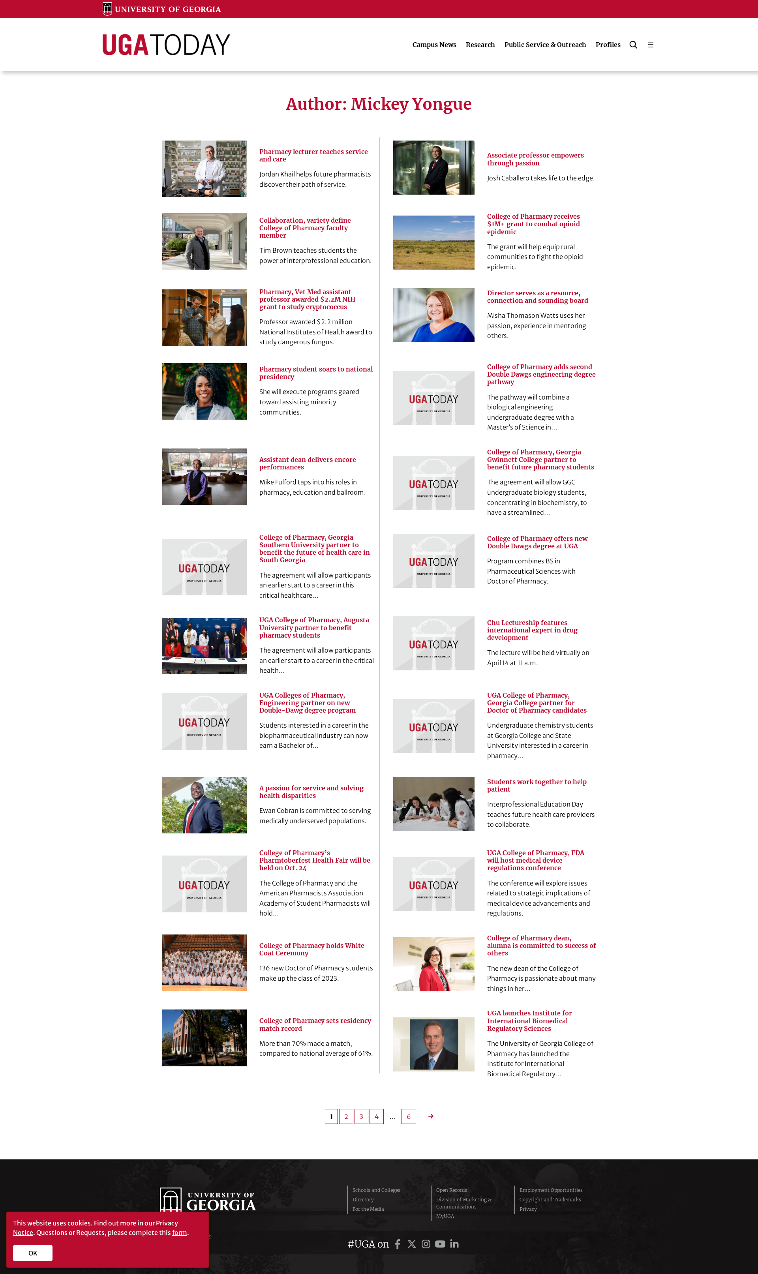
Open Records (451, 1190)
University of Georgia (219, 1203)
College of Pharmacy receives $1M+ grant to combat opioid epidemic (533, 224)
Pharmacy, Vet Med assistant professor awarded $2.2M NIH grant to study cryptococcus (307, 299)
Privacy (528, 1209)
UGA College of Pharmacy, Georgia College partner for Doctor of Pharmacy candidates (537, 703)
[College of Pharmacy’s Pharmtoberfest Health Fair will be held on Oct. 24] (204, 884)
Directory (363, 1200)
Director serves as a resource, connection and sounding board (537, 296)
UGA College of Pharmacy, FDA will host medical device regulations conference (535, 860)
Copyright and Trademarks (550, 1200)
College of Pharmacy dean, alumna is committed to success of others (541, 945)
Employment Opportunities (551, 1190)
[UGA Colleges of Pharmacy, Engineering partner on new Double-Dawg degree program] (204, 721)
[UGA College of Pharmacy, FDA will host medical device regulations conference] (434, 884)
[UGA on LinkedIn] (454, 1244)
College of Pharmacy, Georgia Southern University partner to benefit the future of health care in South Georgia (314, 549)
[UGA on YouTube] (441, 1244)
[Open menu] (650, 44)
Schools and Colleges (376, 1190)
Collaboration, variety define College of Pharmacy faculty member (305, 228)
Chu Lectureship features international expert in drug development (532, 630)
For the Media (368, 1209)
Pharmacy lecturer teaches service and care (313, 155)
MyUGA (445, 1216)
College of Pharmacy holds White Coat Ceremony (311, 949)
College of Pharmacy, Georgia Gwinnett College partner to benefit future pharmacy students (540, 459)
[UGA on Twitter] (413, 1244)
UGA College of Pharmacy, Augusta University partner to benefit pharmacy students (314, 627)
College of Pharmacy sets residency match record (315, 1024)
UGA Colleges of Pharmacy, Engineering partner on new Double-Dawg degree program (307, 703)
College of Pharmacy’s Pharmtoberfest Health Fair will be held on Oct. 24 (314, 860)
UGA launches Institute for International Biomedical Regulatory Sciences (529, 1020)
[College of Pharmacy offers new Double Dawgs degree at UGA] (434, 561)
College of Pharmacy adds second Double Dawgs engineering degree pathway (541, 374)
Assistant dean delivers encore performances (307, 463)
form (179, 1232)
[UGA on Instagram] (427, 1244)
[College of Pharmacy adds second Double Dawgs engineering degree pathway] (434, 398)
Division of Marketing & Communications (464, 1203)
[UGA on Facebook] (399, 1244)
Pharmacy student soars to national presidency (316, 373)
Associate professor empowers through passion (535, 159)
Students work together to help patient (537, 785)
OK (33, 1253)
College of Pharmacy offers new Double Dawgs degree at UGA (537, 542)
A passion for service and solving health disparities (311, 791)
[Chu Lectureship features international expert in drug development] (434, 643)
